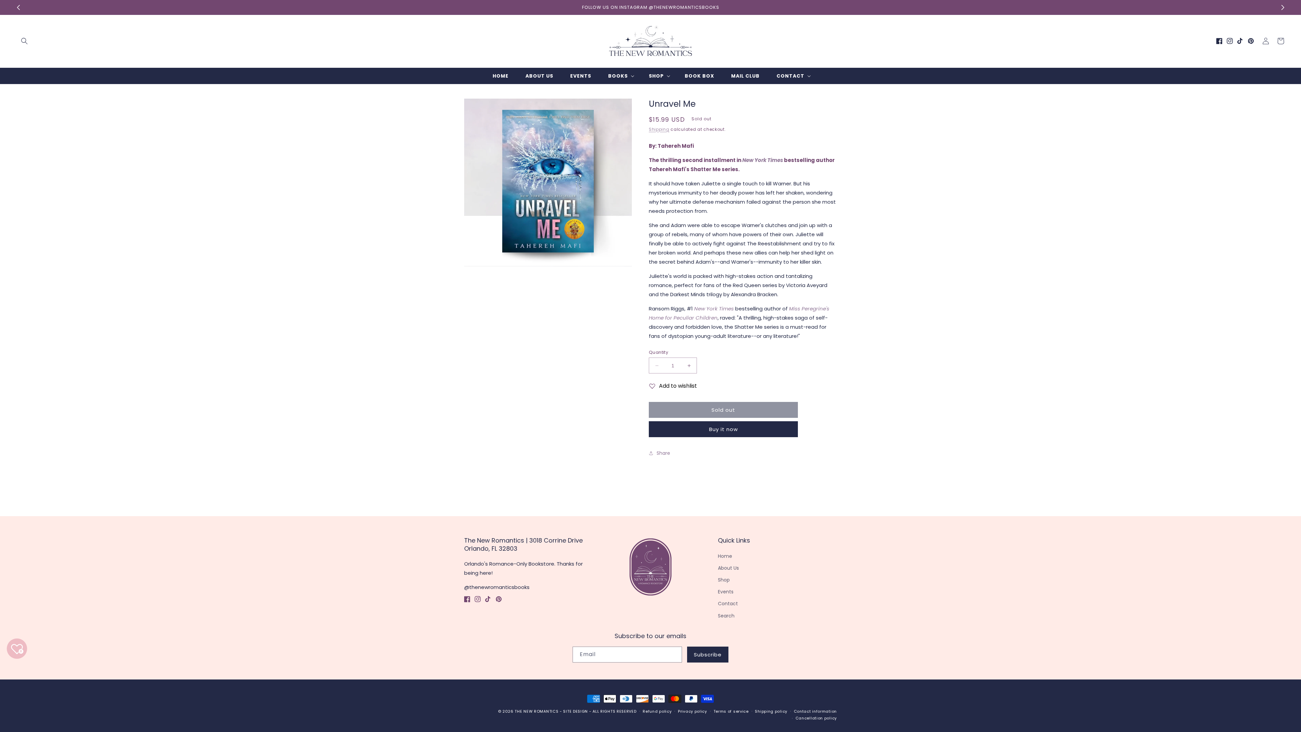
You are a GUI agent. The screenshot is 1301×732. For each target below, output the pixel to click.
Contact (728, 603)
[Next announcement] (1282, 7)
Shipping (659, 129)
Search (726, 615)
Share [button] (663, 453)
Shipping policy (771, 711)
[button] (24, 41)
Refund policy (657, 711)
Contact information (815, 711)
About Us (728, 568)
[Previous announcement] (18, 7)
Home (725, 556)
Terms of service (731, 711)
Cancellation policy (816, 718)
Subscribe (708, 654)
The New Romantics (536, 711)
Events (726, 591)
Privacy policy (692, 711)
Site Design (575, 711)
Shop (724, 579)
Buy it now (723, 429)
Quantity (658, 352)
